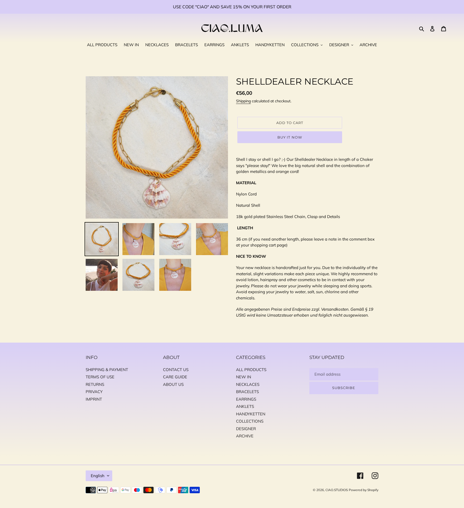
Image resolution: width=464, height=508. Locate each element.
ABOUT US (173, 384)
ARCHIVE (244, 435)
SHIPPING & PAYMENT (107, 369)
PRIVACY (94, 391)
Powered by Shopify (363, 490)
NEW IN (243, 376)
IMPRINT (94, 399)
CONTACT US (176, 369)
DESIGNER (246, 428)
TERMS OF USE (100, 376)
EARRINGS (246, 399)
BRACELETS (247, 391)
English (97, 475)
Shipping (243, 101)
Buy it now (289, 137)
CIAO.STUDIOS (336, 490)
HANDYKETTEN (250, 413)
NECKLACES (247, 384)
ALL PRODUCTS (251, 369)
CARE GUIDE (175, 376)
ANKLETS (245, 406)
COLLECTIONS (249, 421)
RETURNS (95, 384)
